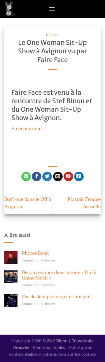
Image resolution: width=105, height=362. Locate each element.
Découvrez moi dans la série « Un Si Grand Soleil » (59, 275)
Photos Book (35, 253)
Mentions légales (49, 347)
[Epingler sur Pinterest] (68, 177)
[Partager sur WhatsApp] (26, 177)
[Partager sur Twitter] (47, 177)
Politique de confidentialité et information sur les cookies (52, 351)
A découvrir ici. (27, 129)
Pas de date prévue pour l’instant (56, 297)
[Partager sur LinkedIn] (79, 177)
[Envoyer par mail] (58, 177)
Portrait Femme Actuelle (84, 203)
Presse (52, 35)
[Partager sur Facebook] (36, 177)
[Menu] (51, 9)
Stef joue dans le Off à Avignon (27, 203)
